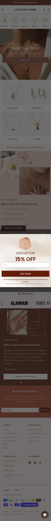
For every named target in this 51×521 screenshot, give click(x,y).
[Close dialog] (48, 236)
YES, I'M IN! (25, 273)
